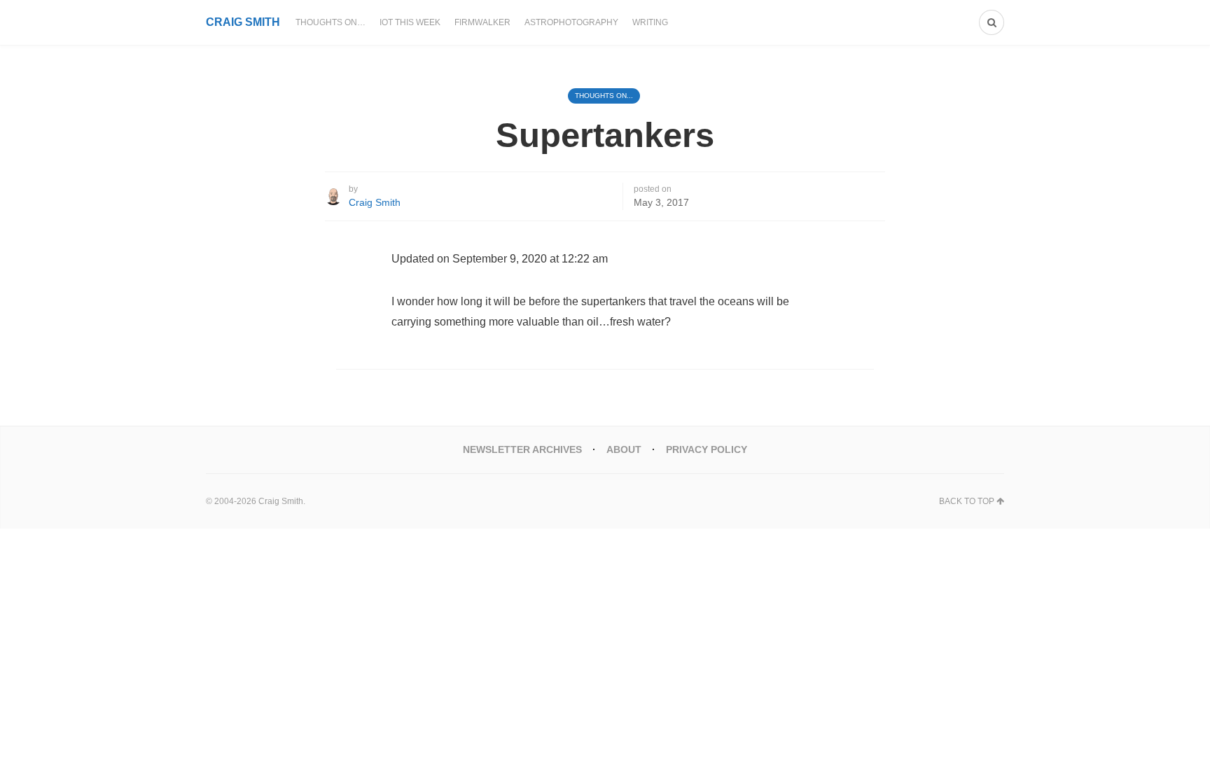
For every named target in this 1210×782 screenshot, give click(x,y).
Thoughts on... (604, 95)
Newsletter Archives (522, 449)
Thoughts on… (330, 22)
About (623, 449)
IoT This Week (410, 22)
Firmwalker (482, 22)
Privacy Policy (706, 449)
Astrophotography (571, 22)
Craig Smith (375, 202)
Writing (650, 22)
